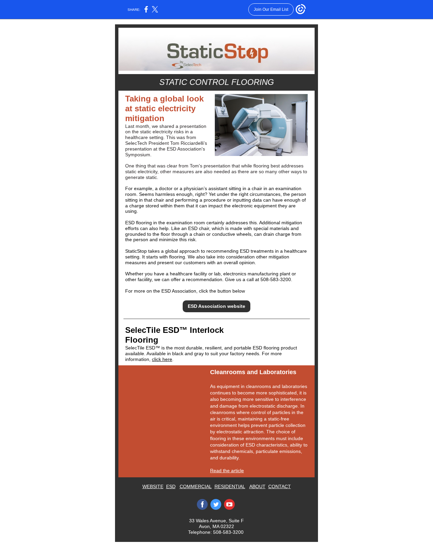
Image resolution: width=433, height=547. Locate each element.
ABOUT (257, 486)
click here (162, 359)
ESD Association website (216, 306)
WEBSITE (152, 486)
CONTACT (279, 486)
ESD (171, 486)
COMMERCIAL (196, 486)
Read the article (227, 470)
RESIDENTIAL (229, 486)
